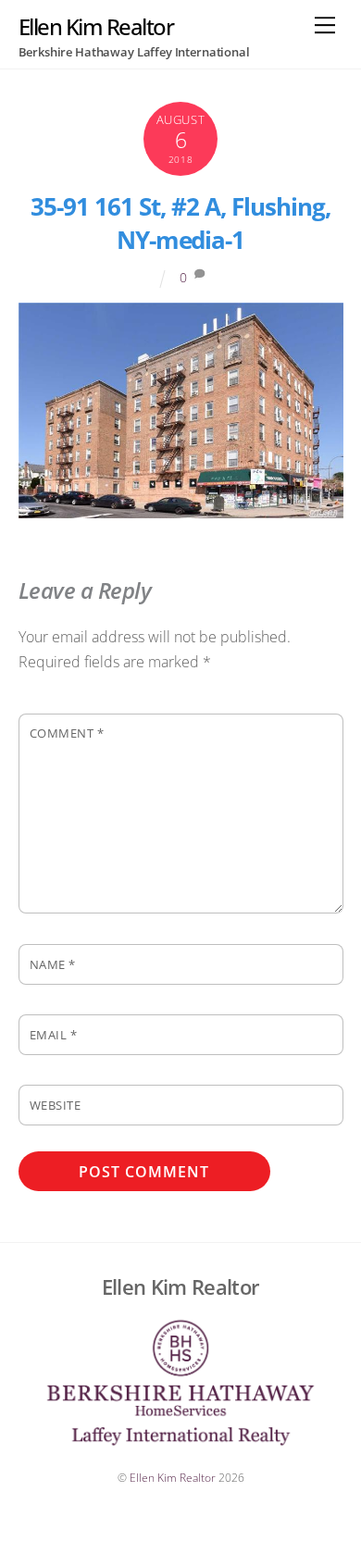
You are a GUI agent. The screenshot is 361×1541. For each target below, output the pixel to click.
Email (54, 1034)
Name (53, 964)
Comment (67, 733)
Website (55, 1105)
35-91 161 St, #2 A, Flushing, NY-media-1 (180, 223)
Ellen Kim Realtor (173, 1477)
